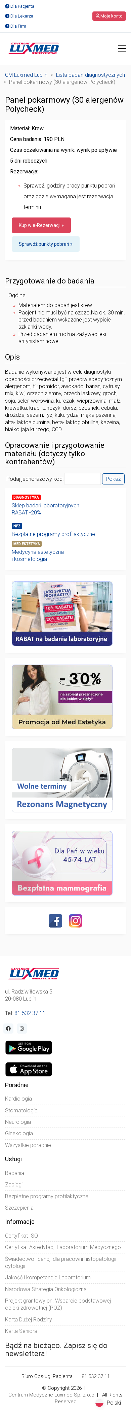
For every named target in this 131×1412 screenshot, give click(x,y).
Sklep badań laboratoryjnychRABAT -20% (45, 509)
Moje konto (111, 16)
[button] (122, 48)
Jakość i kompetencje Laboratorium (48, 1277)
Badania (14, 1173)
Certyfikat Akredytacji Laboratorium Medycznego (63, 1247)
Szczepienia (19, 1208)
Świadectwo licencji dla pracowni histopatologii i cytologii (62, 1262)
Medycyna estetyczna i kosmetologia (38, 555)
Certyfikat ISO (21, 1236)
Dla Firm (18, 26)
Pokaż (113, 479)
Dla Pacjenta (22, 6)
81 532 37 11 (30, 1013)
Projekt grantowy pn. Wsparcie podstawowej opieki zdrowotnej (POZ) (58, 1304)
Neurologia (18, 1122)
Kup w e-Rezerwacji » (41, 225)
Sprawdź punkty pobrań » (46, 244)
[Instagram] (75, 921)
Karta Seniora (21, 1331)
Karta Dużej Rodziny (28, 1319)
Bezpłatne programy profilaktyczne (53, 534)
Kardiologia (18, 1099)
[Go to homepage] (33, 48)
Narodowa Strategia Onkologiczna (46, 1289)
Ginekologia (19, 1133)
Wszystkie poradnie (28, 1145)
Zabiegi (14, 1184)
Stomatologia (21, 1110)
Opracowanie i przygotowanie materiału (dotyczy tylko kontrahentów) (54, 453)
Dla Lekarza (21, 16)
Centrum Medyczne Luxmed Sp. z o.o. (52, 1395)
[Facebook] (55, 921)
